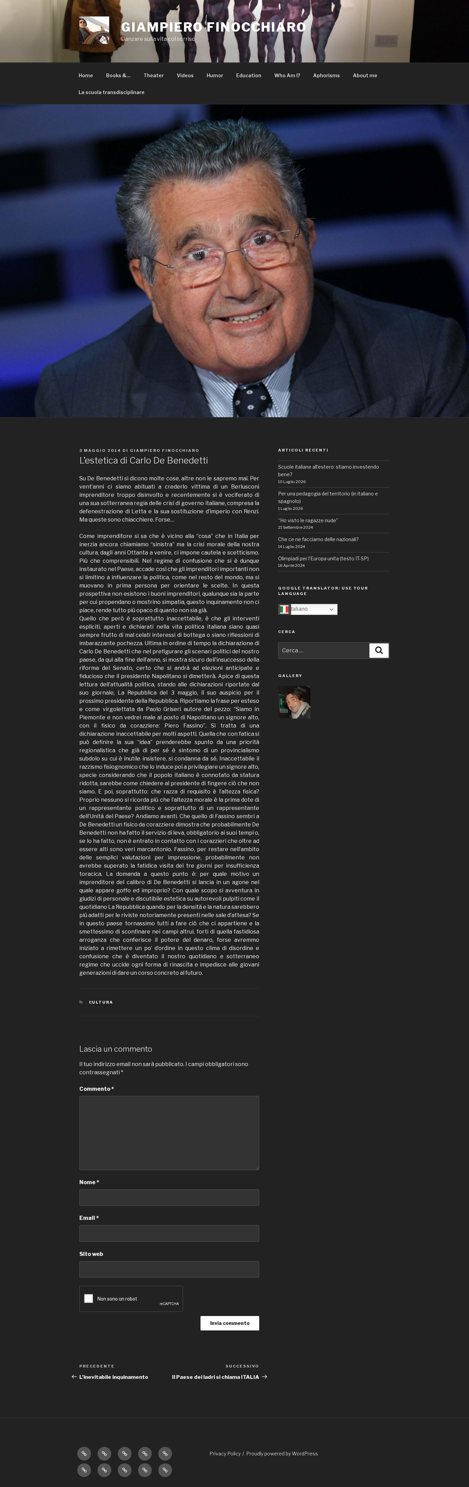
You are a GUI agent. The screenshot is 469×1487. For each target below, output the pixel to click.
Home (86, 75)
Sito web (91, 1254)
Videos (185, 75)
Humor (215, 75)
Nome (89, 1182)
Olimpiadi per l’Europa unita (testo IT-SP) (323, 558)
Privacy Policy (225, 1453)
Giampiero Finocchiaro (164, 450)
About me (365, 75)
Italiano (298, 609)
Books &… (118, 75)
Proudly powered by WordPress (282, 1453)
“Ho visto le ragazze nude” (308, 520)
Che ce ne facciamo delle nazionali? (318, 539)
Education (248, 75)
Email (89, 1218)
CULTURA (101, 1002)
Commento (96, 1089)
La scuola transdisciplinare (112, 92)
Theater (154, 75)
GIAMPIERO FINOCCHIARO (214, 27)
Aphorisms (326, 75)
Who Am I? (287, 75)
